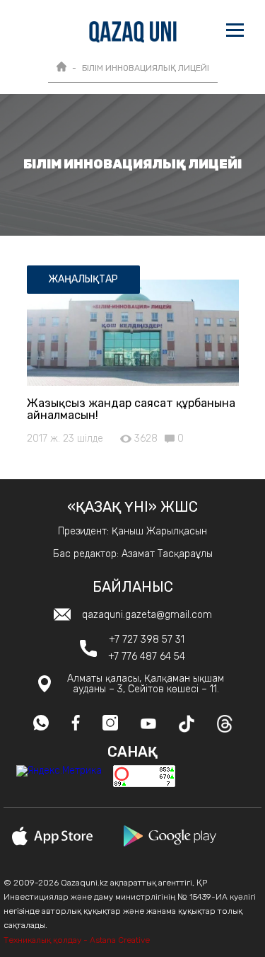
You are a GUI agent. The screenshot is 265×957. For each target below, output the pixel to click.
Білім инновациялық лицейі (145, 68)
